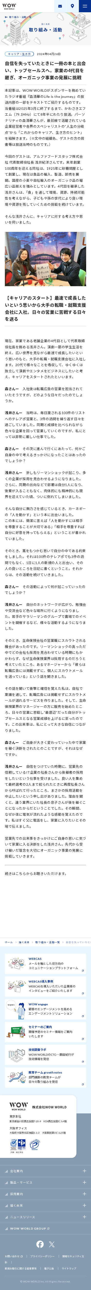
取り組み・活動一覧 (20, 17)
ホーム (9, 942)
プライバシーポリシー (42, 1256)
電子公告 (49, 1268)
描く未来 (24, 942)
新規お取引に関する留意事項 (20, 1268)
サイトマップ (69, 1268)
